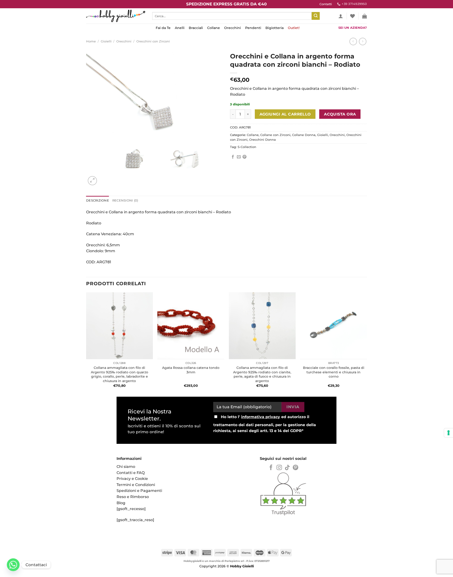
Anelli (180, 28)
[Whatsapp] (13, 564)
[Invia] (316, 16)
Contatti (325, 4)
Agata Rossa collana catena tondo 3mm (190, 370)
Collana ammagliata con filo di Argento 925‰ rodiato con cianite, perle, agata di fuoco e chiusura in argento (262, 374)
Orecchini (232, 28)
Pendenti (253, 28)
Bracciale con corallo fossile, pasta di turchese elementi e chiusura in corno (333, 372)
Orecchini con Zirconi (153, 41)
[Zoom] (92, 180)
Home (91, 41)
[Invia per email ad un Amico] (239, 157)
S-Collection (247, 147)
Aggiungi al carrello (285, 114)
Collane (213, 28)
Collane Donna (303, 135)
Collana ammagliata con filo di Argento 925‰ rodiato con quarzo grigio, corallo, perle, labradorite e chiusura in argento (119, 374)
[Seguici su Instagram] (279, 468)
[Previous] (86, 343)
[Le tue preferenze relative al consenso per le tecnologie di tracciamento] (448, 432)
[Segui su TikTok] (287, 468)
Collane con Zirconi (275, 135)
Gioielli (106, 41)
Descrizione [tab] (97, 200)
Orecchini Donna (262, 139)
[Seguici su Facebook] (271, 468)
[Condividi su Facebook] (233, 157)
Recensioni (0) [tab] (125, 200)
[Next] (366, 343)
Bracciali (196, 28)
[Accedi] (340, 16)
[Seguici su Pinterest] (295, 468)
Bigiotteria (274, 28)
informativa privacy (260, 417)
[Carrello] (364, 16)
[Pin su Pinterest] (244, 157)
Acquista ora (340, 114)
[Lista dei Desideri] (352, 16)
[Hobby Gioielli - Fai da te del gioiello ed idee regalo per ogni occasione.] (115, 15)
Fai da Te (163, 28)
